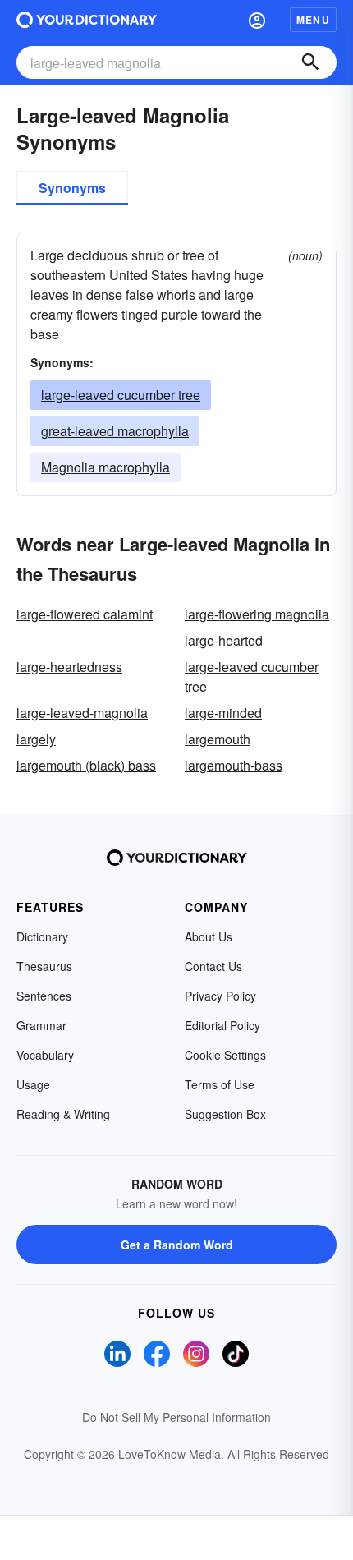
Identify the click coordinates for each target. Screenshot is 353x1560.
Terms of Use (219, 1084)
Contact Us (213, 966)
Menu (313, 19)
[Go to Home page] (86, 20)
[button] (257, 19)
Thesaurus (44, 966)
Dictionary (42, 936)
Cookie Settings (225, 1055)
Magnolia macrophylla (105, 467)
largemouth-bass (233, 765)
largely (36, 738)
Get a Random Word (177, 1244)
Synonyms (72, 187)
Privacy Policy (220, 995)
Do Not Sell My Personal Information (176, 1417)
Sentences (43, 995)
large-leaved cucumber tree (120, 394)
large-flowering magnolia (257, 614)
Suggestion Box (225, 1114)
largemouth (217, 738)
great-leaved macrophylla (115, 430)
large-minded (223, 712)
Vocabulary (45, 1055)
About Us (208, 936)
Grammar (41, 1025)
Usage (33, 1084)
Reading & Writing (63, 1114)
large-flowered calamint (84, 614)
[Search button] (310, 62)
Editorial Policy (222, 1025)
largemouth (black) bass (86, 765)
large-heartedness (69, 666)
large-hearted (224, 640)
